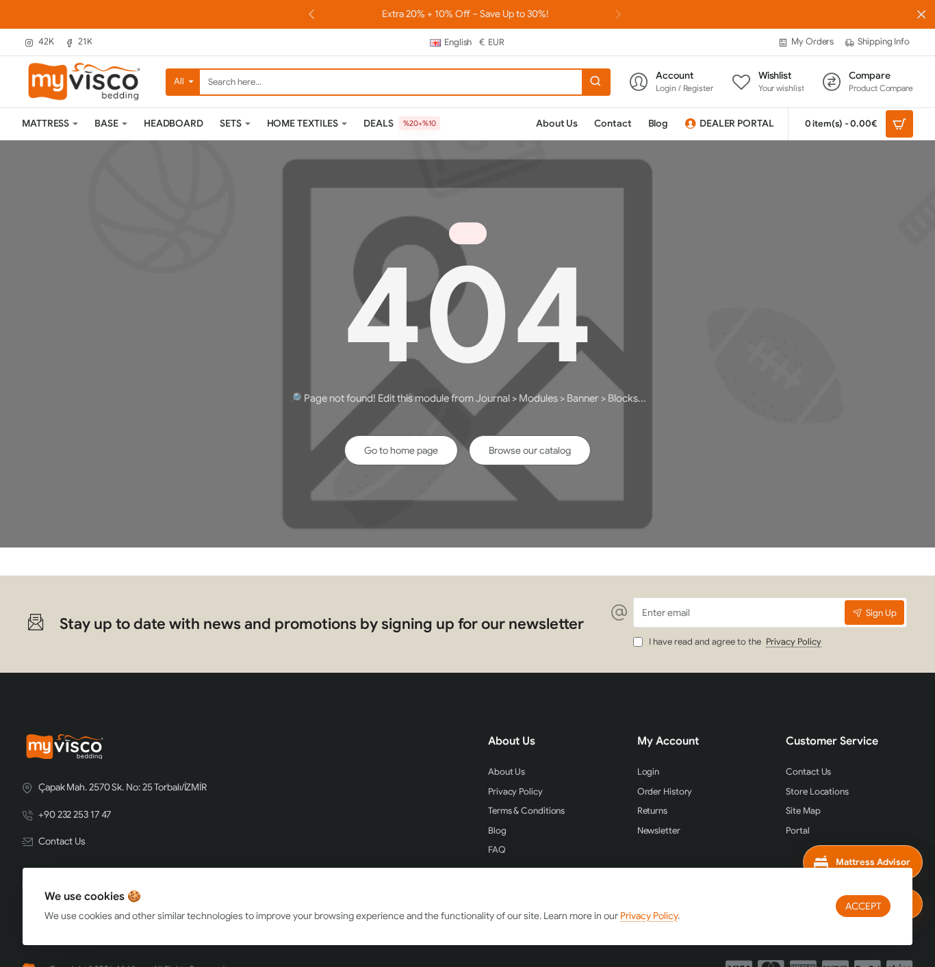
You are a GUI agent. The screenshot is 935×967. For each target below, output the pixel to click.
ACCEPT (863, 906)
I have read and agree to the (734, 641)
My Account (668, 741)
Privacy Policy (649, 916)
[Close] (921, 14)
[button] (618, 14)
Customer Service (832, 741)
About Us (511, 741)
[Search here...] (595, 82)
